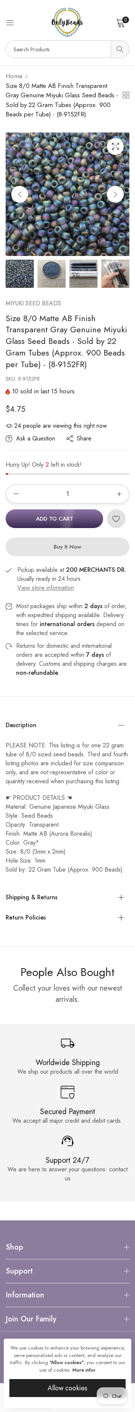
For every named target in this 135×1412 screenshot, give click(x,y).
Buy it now (67, 547)
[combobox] (67, 49)
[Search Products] (120, 49)
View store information (45, 587)
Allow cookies (67, 1388)
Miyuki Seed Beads (33, 303)
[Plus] (119, 494)
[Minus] (15, 494)
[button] (115, 194)
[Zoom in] (115, 146)
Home (14, 75)
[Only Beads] (67, 22)
